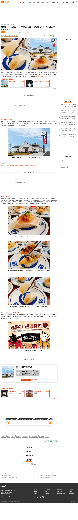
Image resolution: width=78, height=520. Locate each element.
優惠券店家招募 (48, 488)
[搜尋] (73, 2)
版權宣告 (47, 493)
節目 (34, 2)
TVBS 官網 (70, 501)
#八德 (13, 436)
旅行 (48, 2)
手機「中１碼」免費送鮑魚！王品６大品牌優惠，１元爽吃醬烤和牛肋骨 (18, 165)
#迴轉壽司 (41, 436)
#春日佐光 (68, 160)
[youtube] (37, 497)
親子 (58, 2)
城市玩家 (22, 2)
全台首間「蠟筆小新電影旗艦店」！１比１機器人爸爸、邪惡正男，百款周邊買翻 (68, 123)
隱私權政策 (59, 489)
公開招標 (71, 489)
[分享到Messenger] (53, 36)
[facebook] (34, 497)
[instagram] (43, 497)
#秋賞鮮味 (18, 436)
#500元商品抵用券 (33, 436)
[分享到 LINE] (51, 36)
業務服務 (59, 488)
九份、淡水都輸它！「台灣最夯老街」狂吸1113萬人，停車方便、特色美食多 (68, 111)
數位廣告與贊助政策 (61, 493)
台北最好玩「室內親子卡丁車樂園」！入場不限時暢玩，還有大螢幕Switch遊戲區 (68, 135)
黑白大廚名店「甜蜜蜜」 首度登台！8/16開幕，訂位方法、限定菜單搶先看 (68, 105)
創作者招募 (47, 489)
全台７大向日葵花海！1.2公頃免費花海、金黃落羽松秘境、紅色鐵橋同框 (69, 129)
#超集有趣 (25, 436)
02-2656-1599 (10, 493)
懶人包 (53, 2)
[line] (40, 497)
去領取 (22, 86)
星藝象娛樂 (71, 493)
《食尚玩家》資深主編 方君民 (11, 36)
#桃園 (8, 436)
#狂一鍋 (68, 164)
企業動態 (35, 493)
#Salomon (61, 164)
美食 (43, 2)
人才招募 (35, 491)
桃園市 (8, 24)
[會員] (76, 2)
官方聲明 (71, 491)
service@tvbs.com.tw (9, 492)
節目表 (46, 491)
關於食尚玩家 (36, 488)
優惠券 (29, 2)
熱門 (38, 2)
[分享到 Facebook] (48, 36)
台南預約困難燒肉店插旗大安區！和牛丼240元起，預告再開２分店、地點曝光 (69, 117)
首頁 (2, 24)
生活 (63, 2)
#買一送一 (61, 160)
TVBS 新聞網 (75, 501)
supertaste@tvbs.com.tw (10, 490)
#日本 (47, 436)
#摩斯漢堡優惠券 (63, 167)
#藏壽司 (3, 436)
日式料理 (12, 24)
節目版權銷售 (71, 488)
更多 (67, 2)
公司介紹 (35, 489)
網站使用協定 (60, 491)
